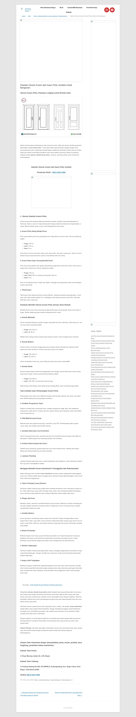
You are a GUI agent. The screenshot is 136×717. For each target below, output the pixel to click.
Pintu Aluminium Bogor (48, 7)
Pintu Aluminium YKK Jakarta (99, 391)
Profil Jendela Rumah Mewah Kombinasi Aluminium (46, 585)
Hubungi (68, 12)
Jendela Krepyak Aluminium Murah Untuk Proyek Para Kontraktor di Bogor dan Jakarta (103, 343)
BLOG (61, 7)
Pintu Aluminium (62, 16)
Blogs (35, 16)
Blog (29, 16)
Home (23, 16)
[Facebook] (112, 9)
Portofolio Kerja (91, 7)
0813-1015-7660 (59, 172)
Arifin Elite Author (68, 707)
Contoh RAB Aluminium (74, 7)
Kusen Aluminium (53, 16)
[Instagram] (106, 9)
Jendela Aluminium (42, 16)
